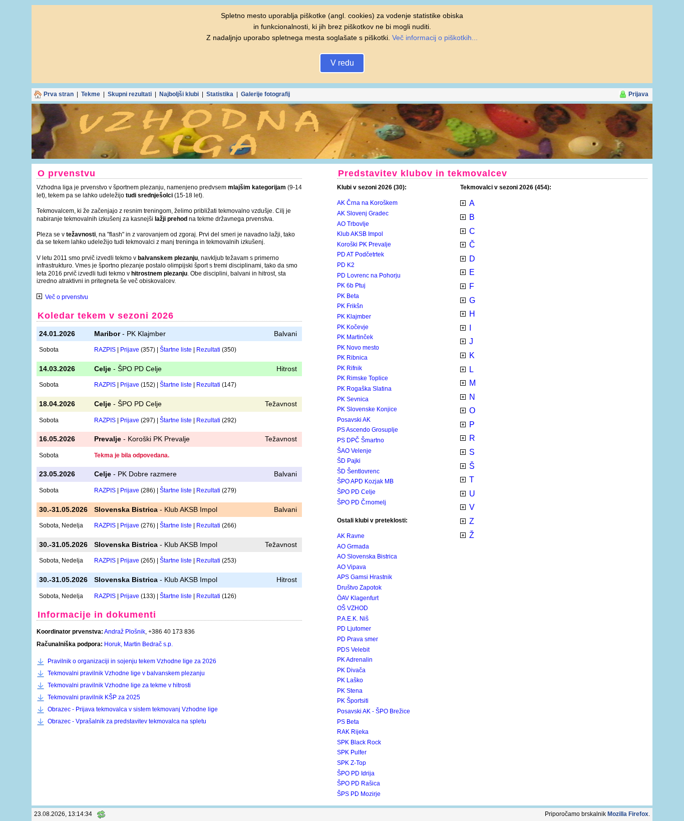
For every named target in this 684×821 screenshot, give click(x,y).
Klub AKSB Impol (360, 233)
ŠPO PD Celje (356, 491)
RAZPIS (105, 349)
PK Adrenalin (355, 659)
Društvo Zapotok (359, 587)
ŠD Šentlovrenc (358, 471)
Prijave (129, 349)
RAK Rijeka (353, 731)
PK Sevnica (353, 399)
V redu (342, 63)
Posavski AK (354, 419)
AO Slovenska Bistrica (367, 556)
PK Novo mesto (358, 347)
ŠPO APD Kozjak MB (365, 481)
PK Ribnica (352, 357)
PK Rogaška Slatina (364, 388)
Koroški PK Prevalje (364, 244)
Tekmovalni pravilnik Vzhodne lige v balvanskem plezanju (126, 673)
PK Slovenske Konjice (367, 409)
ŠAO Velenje (354, 450)
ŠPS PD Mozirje (359, 793)
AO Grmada (353, 546)
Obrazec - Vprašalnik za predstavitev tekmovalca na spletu (127, 721)
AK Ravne (351, 535)
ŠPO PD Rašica (358, 783)
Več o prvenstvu (66, 297)
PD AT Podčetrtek (360, 254)
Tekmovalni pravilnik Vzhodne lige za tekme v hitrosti (119, 685)
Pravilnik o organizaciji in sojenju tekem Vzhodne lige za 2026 (132, 661)
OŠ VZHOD (352, 608)
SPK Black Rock (359, 742)
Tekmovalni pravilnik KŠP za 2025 (94, 697)
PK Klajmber (354, 316)
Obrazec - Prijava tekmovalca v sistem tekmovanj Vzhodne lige (133, 709)
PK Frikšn (350, 306)
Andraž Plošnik (124, 631)
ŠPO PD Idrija (356, 773)
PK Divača (351, 670)
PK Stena (350, 690)
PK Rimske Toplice (362, 378)
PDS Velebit (353, 649)
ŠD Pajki (349, 460)
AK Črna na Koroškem (367, 202)
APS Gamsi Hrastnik (364, 577)
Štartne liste (176, 349)
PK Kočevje (353, 327)
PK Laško (350, 680)
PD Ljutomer (354, 628)
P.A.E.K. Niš (353, 618)
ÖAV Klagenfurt (358, 598)
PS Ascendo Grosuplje (367, 429)
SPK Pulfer (352, 752)
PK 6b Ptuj (351, 285)
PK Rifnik (349, 368)
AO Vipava (351, 567)
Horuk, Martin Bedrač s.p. (138, 644)
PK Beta (348, 296)
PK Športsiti (353, 700)
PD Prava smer (357, 639)
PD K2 (346, 264)
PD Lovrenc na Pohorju (369, 275)
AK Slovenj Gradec (363, 213)
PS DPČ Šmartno (360, 440)
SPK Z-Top (351, 762)
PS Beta (348, 721)
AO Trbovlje (353, 223)
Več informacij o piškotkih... (435, 38)
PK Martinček (355, 337)
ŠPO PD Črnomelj (361, 502)
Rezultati (208, 349)
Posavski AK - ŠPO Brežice (373, 711)
